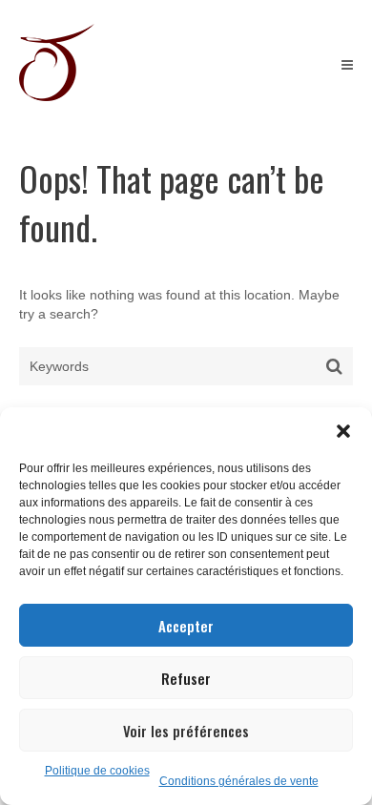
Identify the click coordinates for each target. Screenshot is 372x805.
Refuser (186, 678)
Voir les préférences (186, 730)
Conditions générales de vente (239, 781)
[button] (343, 431)
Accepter (186, 625)
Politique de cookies (97, 770)
